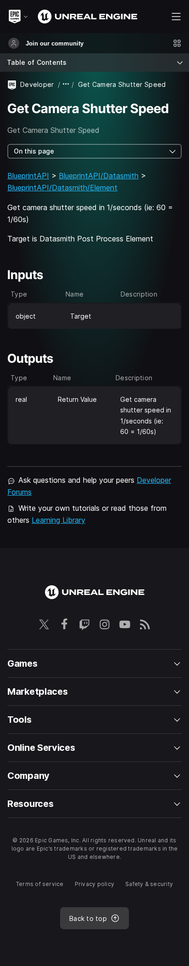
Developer (37, 84)
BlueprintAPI (28, 175)
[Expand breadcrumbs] (66, 84)
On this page (34, 151)
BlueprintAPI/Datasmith (99, 175)
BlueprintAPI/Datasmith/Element (62, 187)
